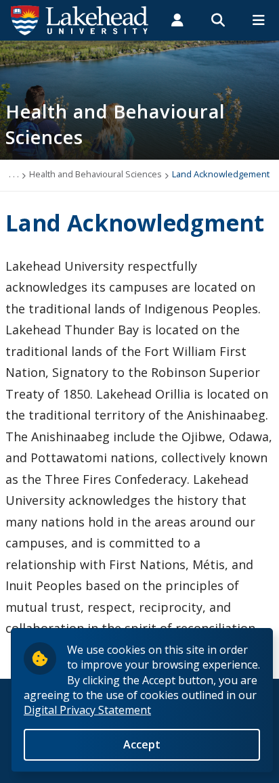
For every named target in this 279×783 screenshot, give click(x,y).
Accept (141, 744)
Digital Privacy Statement (87, 709)
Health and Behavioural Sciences (95, 174)
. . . (14, 174)
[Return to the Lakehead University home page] (80, 19)
